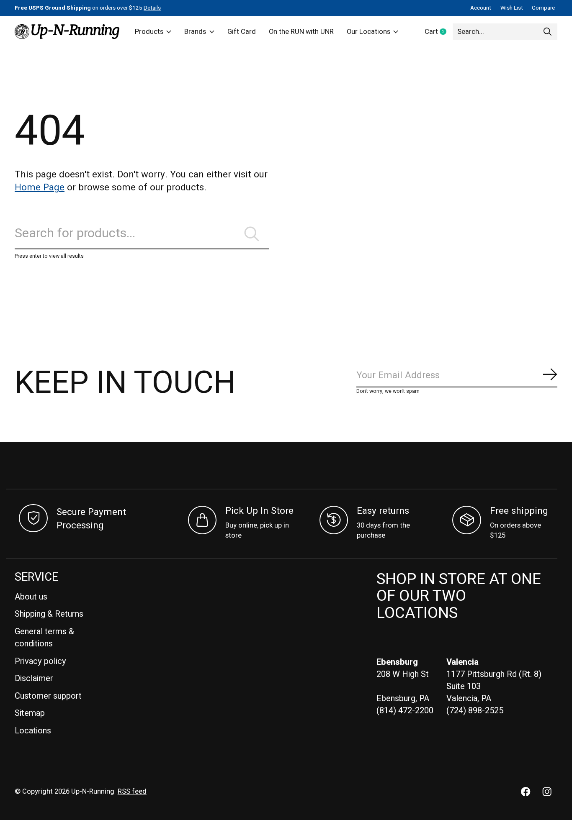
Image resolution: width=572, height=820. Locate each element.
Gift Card (241, 32)
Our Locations (368, 32)
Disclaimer (34, 678)
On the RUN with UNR (301, 32)
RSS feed (132, 792)
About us (31, 597)
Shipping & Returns (49, 614)
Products (149, 32)
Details (152, 8)
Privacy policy (40, 661)
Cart (439, 32)
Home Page (39, 187)
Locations (33, 731)
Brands (195, 32)
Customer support (48, 696)
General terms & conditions (44, 637)
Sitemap (30, 713)
